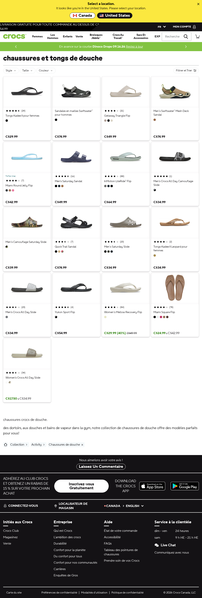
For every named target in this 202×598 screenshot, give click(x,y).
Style (9, 70)
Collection (17, 445)
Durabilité (60, 543)
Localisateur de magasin (73, 506)
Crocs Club (11, 531)
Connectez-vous (23, 506)
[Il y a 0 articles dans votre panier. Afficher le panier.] (197, 36)
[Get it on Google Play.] (185, 486)
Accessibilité (112, 537)
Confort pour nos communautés (75, 563)
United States (117, 15)
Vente (7, 543)
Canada (85, 15)
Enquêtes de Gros (66, 575)
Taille (25, 70)
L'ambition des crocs (67, 537)
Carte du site (14, 592)
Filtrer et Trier (187, 71)
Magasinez (10, 537)
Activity (36, 445)
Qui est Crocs (63, 531)
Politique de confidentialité (127, 592)
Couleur (44, 70)
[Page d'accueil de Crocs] (15, 36)
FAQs (108, 543)
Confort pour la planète (69, 550)
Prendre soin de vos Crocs (121, 561)
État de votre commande (120, 531)
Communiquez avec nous (171, 553)
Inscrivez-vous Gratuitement (81, 486)
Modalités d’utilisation (94, 592)
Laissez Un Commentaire (101, 466)
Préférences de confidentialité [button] (59, 592)
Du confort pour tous (68, 556)
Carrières (60, 569)
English (132, 506)
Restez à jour (134, 47)
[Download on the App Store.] (153, 486)
